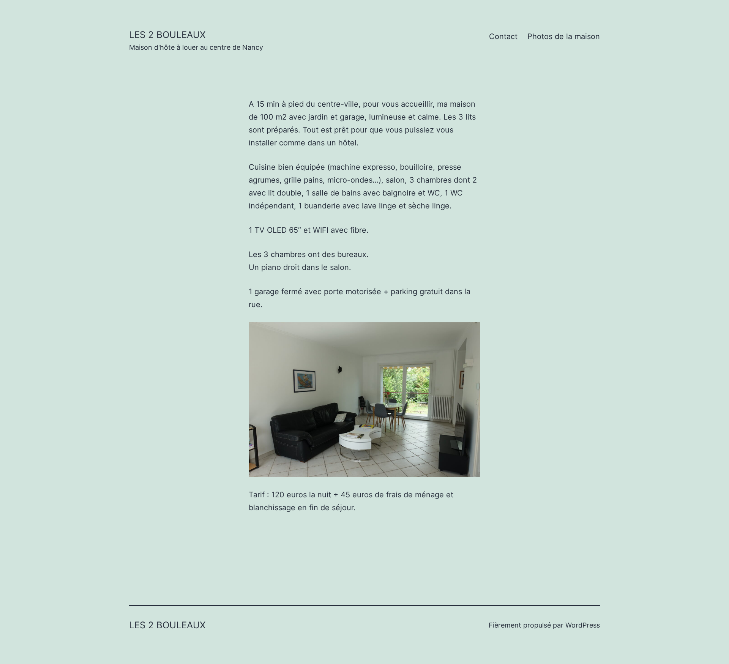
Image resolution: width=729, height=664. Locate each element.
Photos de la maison (563, 36)
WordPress (582, 625)
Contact (503, 36)
